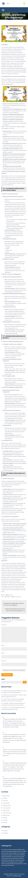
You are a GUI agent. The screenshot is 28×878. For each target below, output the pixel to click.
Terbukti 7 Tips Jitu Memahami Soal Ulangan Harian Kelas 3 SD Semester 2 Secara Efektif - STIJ (14, 751)
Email (3, 653)
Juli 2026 (5, 798)
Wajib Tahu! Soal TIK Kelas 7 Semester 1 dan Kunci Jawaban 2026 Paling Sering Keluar (14, 740)
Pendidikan (8, 596)
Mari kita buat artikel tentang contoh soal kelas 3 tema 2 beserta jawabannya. (15, 609)
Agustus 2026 (6, 795)
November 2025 (6, 808)
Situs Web (3, 660)
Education (5, 830)
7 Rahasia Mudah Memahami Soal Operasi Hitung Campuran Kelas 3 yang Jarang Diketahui (14, 784)
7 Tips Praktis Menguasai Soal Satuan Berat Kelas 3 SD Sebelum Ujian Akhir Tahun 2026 (13, 769)
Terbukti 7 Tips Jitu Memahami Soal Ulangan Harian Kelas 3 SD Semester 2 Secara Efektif (14, 725)
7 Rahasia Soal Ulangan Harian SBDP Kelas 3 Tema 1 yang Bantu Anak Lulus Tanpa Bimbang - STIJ (14, 721)
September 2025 (7, 813)
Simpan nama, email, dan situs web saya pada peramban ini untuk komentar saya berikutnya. (14, 670)
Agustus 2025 (6, 815)
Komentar (4, 624)
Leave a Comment (17, 596)
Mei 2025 (5, 822)
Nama (3, 645)
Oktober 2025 (6, 810)
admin (3, 595)
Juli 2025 (5, 817)
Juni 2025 (5, 820)
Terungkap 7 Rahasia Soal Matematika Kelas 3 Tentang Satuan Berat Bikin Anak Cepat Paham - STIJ (14, 765)
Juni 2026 (5, 800)
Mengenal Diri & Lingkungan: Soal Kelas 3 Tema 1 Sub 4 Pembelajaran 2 (13, 604)
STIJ (8, 4)
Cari (3, 679)
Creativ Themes (17, 875)
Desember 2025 (6, 805)
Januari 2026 (6, 803)
